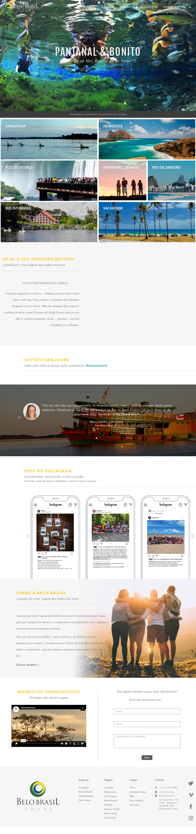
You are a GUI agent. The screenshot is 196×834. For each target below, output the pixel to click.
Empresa (87, 7)
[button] (190, 7)
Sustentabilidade (86, 796)
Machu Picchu (110, 800)
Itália (132, 796)
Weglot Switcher (174, 7)
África (132, 787)
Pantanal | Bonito (121, 167)
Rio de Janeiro (166, 167)
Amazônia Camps (138, 792)
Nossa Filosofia (86, 792)
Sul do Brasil (18, 208)
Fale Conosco (85, 800)
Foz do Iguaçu (19, 167)
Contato (124, 7)
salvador (113, 208)
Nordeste (113, 126)
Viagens (106, 7)
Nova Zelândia (136, 800)
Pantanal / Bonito (112, 809)
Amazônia (15, 126)
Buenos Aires (110, 792)
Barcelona (134, 805)
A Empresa (84, 787)
